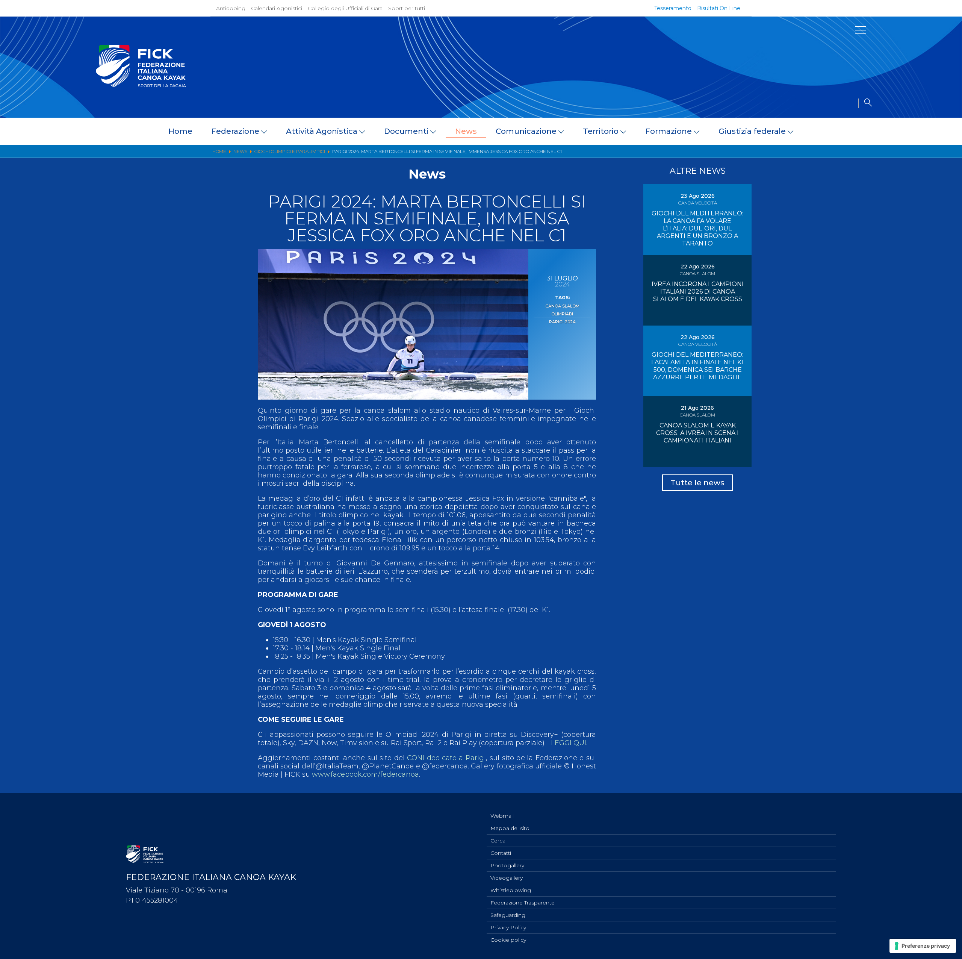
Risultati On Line (718, 8)
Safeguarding (507, 915)
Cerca (497, 840)
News (466, 131)
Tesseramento (672, 8)
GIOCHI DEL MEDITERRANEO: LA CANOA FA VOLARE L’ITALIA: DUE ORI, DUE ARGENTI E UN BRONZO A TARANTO (697, 228)
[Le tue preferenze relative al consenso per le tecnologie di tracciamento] (922, 946)
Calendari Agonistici (276, 8)
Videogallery (506, 877)
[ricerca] (865, 103)
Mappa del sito (509, 828)
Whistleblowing (510, 890)
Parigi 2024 (562, 321)
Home (180, 131)
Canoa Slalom (562, 306)
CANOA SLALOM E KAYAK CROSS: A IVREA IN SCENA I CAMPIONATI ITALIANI (697, 433)
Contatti (500, 853)
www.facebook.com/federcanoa (365, 774)
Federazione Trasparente (522, 902)
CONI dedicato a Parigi (446, 758)
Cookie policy (508, 939)
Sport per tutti (406, 8)
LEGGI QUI (568, 743)
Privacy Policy (508, 927)
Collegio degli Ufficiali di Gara (345, 8)
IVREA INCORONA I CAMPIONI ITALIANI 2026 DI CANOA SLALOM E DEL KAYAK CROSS (698, 291)
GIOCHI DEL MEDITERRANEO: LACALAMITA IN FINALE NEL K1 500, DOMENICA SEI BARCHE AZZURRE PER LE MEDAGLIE (697, 366)
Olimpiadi (562, 314)
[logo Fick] (141, 85)
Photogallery (507, 865)
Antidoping (230, 8)
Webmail (502, 815)
